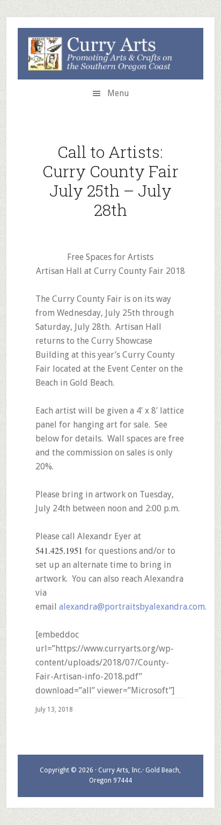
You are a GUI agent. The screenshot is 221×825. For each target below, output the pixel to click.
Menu (118, 93)
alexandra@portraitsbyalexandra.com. (133, 607)
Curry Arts (104, 54)
